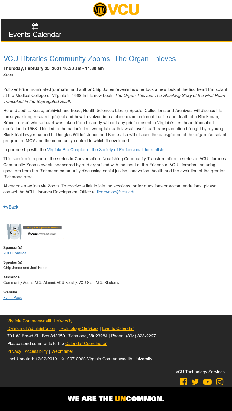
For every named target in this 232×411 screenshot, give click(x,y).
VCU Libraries (14, 252)
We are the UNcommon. (116, 399)
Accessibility (36, 351)
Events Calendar (34, 34)
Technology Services (78, 328)
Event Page (12, 297)
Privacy (14, 351)
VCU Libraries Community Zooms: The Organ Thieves (89, 58)
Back (12, 207)
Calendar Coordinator (86, 343)
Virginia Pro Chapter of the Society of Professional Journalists (105, 149)
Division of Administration (31, 328)
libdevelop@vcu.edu (116, 192)
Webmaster (62, 351)
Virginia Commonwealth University (39, 321)
